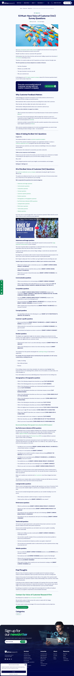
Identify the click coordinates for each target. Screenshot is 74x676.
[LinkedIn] (1, 284)
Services (19, 3)
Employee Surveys (27, 657)
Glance (19, 114)
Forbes (32, 123)
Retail (41, 662)
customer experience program (38, 139)
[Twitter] (1, 287)
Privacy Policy (16, 674)
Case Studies (65, 658)
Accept (13, 671)
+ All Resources (66, 660)
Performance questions (23, 206)
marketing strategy (42, 351)
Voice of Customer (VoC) (34, 597)
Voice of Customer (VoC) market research (27, 49)
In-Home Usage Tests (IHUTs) (29, 662)
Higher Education (43, 657)
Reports (64, 657)
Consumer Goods (43, 653)
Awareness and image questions (25, 183)
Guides (64, 655)
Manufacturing (43, 658)
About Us (55, 653)
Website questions (22, 211)
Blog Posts (38, 13)
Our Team (55, 655)
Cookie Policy (11, 674)
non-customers (38, 475)
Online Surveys (26, 653)
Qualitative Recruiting (27, 658)
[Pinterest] (1, 290)
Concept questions (22, 191)
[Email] (1, 293)
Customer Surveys (27, 655)
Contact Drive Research (22, 607)
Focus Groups (26, 660)
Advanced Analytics (27, 665)
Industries (26, 3)
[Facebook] (1, 281)
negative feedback (23, 433)
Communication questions (23, 186)
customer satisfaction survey (22, 143)
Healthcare (42, 660)
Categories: (20, 611)
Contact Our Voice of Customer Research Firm (34, 595)
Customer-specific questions (24, 193)
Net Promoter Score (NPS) (35, 436)
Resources (40, 3)
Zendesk (32, 119)
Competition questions (23, 188)
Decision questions (22, 196)
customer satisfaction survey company (26, 172)
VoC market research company (32, 77)
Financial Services (43, 655)
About (33, 3)
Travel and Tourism (43, 663)
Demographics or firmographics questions (27, 198)
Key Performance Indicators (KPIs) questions (27, 201)
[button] (25, 664)
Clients (54, 657)
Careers (54, 658)
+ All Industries (43, 665)
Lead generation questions (24, 203)
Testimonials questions (23, 208)
